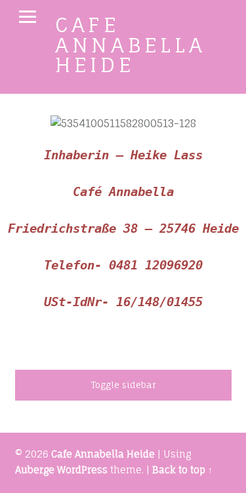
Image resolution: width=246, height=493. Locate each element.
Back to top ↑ (182, 470)
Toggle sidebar (123, 385)
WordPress (82, 470)
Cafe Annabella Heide (130, 44)
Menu (27, 17)
